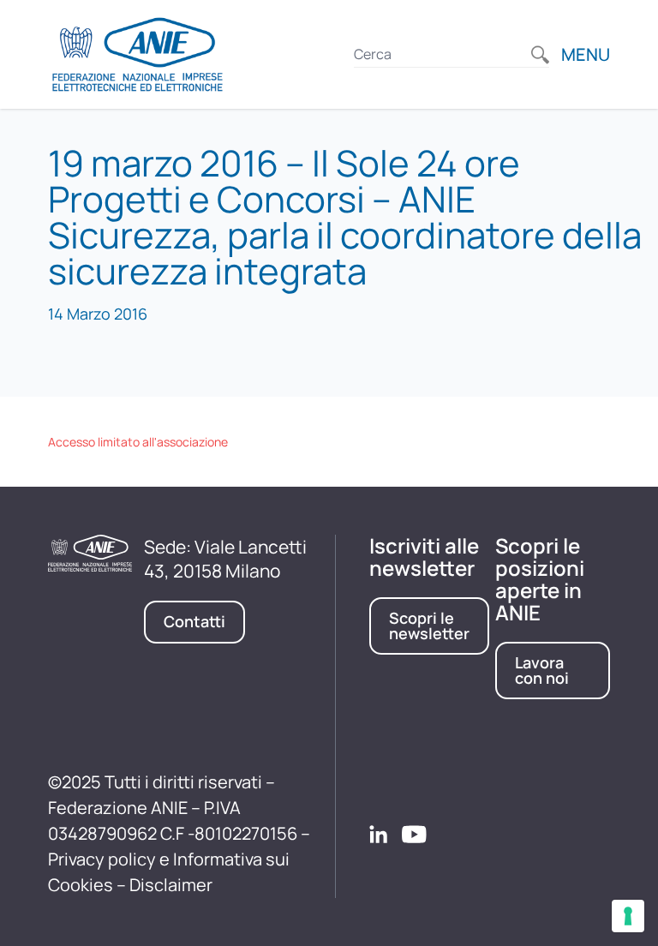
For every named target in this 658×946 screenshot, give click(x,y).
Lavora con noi (542, 670)
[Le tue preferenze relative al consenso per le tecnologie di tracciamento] (628, 916)
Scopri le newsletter (429, 626)
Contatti (194, 621)
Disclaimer (170, 884)
